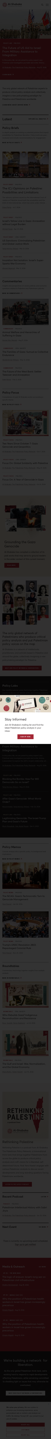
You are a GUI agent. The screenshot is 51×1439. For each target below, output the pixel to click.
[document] (25, 719)
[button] (48, 698)
